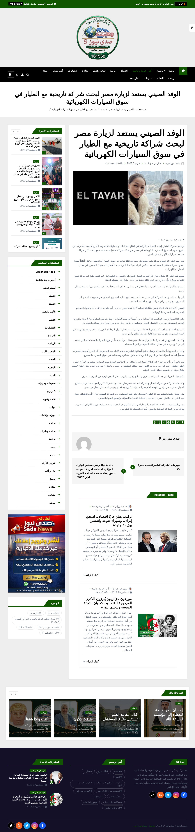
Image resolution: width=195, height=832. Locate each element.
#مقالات (25, 627)
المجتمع (51, 367)
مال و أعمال (49, 470)
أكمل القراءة (92, 575)
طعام (52, 455)
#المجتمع (102, 771)
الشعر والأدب (48, 351)
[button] (13, 131)
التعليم (160, 78)
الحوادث (51, 335)
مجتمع (160, 70)
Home (143, 109)
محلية (171, 70)
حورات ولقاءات (47, 415)
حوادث (52, 407)
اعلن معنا (134, 78)
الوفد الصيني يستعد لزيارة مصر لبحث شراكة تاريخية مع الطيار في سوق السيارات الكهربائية (95, 109)
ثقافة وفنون (99, 70)
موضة (52, 502)
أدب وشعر (57, 70)
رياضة (113, 70)
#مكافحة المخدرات (112, 802)
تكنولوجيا (72, 70)
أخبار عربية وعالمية (142, 70)
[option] (36, 152)
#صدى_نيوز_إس (48, 627)
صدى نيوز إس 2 (120, 506)
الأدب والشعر (48, 311)
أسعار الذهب (49, 287)
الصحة (52, 359)
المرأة (52, 375)
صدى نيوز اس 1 (169, 725)
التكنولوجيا (50, 327)
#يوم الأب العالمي (113, 808)
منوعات (148, 78)
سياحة (52, 423)
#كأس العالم (115, 796)
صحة (45, 70)
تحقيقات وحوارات (46, 383)
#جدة (118, 777)
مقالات (85, 70)
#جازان (35, 613)
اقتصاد (124, 70)
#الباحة (53, 613)
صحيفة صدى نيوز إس (144, 825)
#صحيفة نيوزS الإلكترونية (109, 791)
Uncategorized (45, 271)
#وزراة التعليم (50, 632)
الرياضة (51, 343)
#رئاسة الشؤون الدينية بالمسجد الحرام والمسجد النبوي (37, 620)
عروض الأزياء (48, 463)
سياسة (52, 439)
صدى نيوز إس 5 (172, 163)
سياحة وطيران (48, 431)
